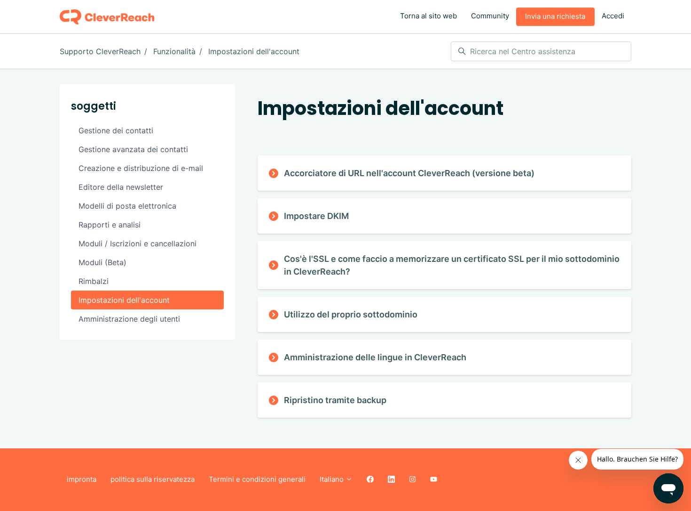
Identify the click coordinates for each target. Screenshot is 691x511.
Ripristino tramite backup (335, 400)
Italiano (333, 479)
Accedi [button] (613, 15)
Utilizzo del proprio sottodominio (350, 314)
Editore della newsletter (121, 187)
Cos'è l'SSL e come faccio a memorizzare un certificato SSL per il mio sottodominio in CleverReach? (452, 265)
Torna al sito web (428, 15)
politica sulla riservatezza (152, 479)
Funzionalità (174, 51)
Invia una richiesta (555, 16)
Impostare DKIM (316, 216)
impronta (81, 479)
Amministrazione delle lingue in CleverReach (375, 357)
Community (490, 15)
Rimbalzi (94, 281)
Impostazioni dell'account (253, 51)
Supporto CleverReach (100, 51)
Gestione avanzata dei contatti (133, 149)
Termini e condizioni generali (257, 479)
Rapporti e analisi (110, 224)
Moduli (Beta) (102, 262)
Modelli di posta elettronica (127, 206)
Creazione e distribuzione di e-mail (141, 168)
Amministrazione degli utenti (129, 319)
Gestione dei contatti (116, 130)
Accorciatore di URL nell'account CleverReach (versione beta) (409, 173)
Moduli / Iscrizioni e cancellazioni (137, 243)
